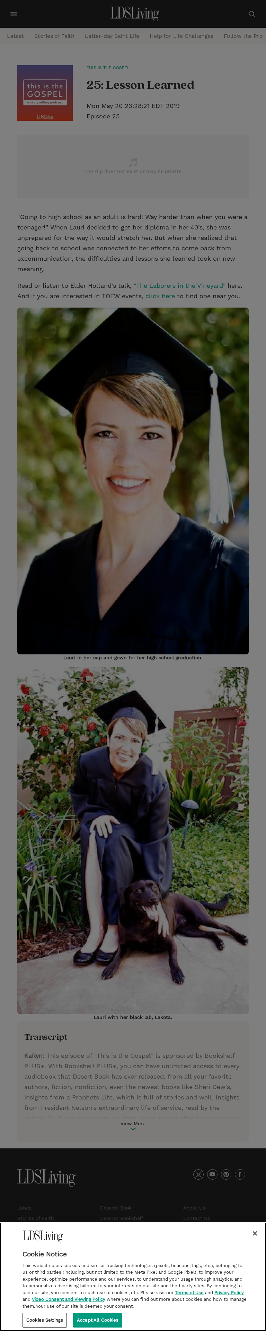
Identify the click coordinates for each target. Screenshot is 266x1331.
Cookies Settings (44, 1320)
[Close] (255, 1233)
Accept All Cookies (97, 1320)
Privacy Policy (229, 1292)
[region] (133, 1276)
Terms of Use (189, 1292)
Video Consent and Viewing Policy (68, 1299)
